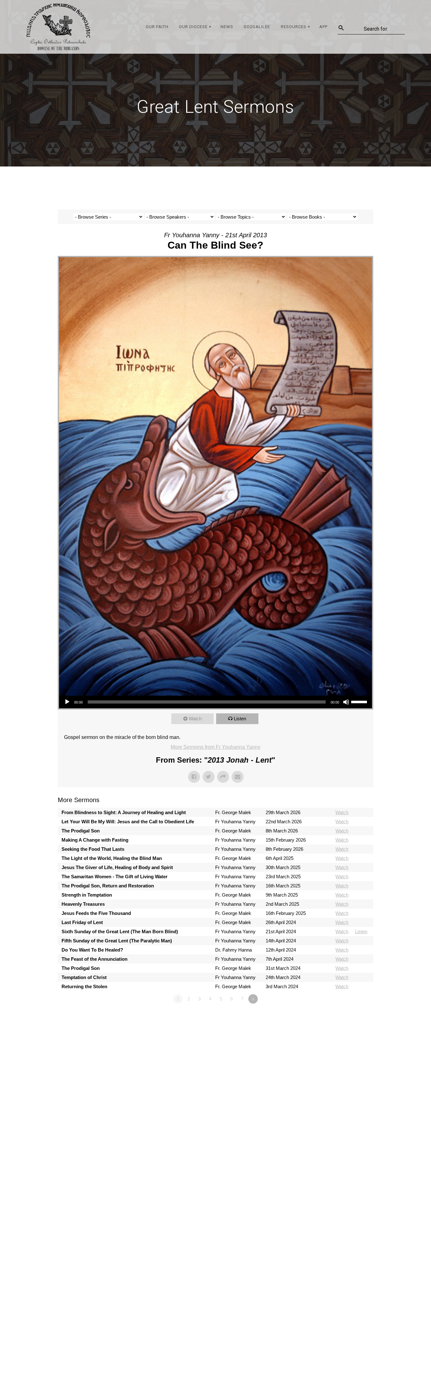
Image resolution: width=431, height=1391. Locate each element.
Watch (195, 718)
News (227, 26)
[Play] (67, 702)
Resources (293, 26)
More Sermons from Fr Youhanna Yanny (215, 747)
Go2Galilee (257, 26)
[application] (215, 702)
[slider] (360, 701)
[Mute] (346, 702)
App (323, 26)
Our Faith (157, 26)
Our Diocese (193, 26)
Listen (240, 718)
